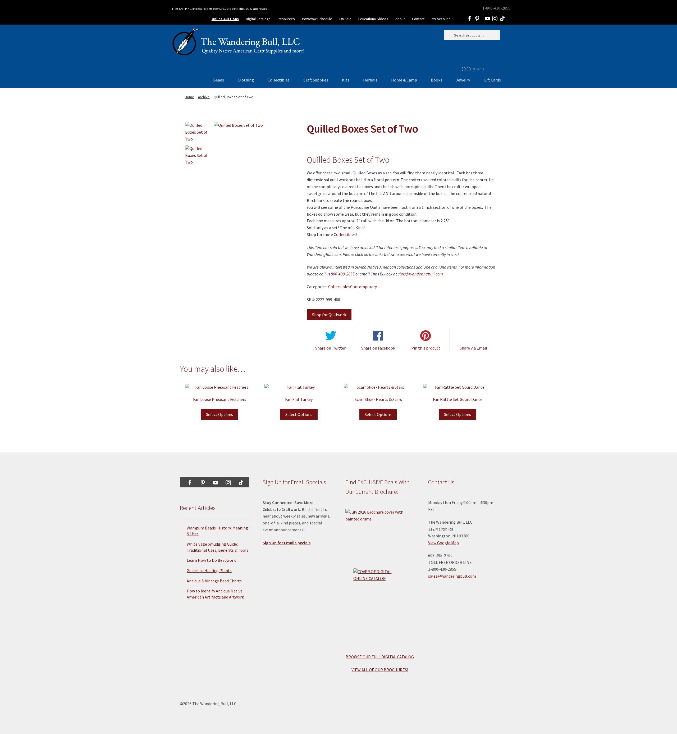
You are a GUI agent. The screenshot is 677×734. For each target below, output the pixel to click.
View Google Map (443, 542)
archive (204, 96)
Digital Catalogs (258, 18)
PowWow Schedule (317, 18)
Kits (345, 80)
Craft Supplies (315, 80)
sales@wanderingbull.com (452, 576)
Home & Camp (404, 80)
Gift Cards (492, 80)
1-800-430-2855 (496, 8)
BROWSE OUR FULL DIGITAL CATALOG (380, 656)
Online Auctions (225, 18)
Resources (286, 18)
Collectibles (279, 80)
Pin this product (425, 348)
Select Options (219, 414)
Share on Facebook (378, 348)
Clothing (246, 80)
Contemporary (363, 286)
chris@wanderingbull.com (420, 274)
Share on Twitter (330, 348)
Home (189, 96)
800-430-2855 (343, 274)
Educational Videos (373, 18)
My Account (441, 18)
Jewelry (463, 80)
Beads (218, 80)
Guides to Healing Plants (209, 570)
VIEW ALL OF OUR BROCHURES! (379, 669)
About (400, 18)
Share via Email (473, 348)
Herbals (370, 80)
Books (436, 80)
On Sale (345, 18)
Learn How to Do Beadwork (211, 560)
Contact (418, 18)
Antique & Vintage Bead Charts (214, 580)
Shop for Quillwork (329, 314)
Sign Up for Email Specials (286, 542)
